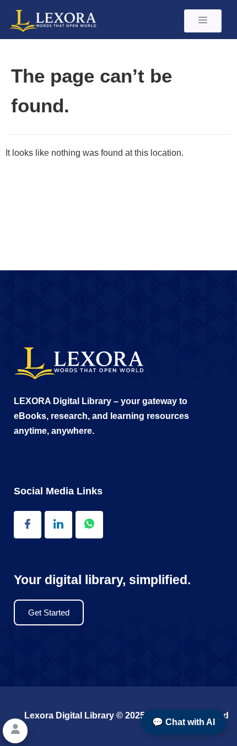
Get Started (48, 612)
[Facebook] (27, 524)
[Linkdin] (58, 524)
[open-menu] (203, 20)
